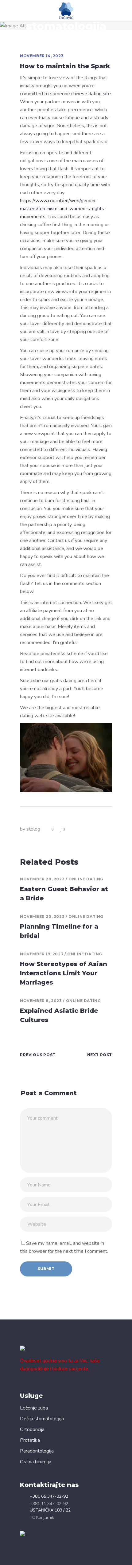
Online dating (85, 879)
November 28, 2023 (42, 879)
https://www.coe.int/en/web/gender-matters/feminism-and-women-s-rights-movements (63, 208)
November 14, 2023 (42, 55)
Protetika (30, 1440)
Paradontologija (37, 1451)
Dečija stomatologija (42, 1419)
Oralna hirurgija (35, 1462)
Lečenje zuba (34, 1408)
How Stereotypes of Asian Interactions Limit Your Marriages (63, 973)
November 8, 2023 (41, 1000)
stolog (33, 829)
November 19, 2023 (41, 954)
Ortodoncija (32, 1429)
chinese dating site (91, 93)
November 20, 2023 (42, 916)
